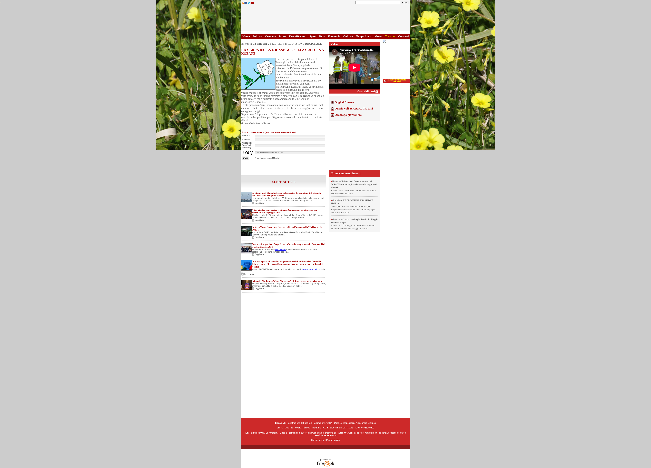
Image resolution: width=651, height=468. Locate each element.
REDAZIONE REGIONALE (305, 43)
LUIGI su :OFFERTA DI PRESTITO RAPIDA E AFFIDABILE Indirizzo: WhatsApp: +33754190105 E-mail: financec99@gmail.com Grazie (353, 183)
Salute (282, 36)
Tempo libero (364, 36)
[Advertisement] (354, 145)
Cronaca (270, 36)
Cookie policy (317, 440)
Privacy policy (333, 440)
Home (246, 36)
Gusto (378, 36)
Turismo (390, 36)
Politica (257, 36)
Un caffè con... (298, 36)
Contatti (403, 36)
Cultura (348, 36)
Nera (322, 36)
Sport (312, 36)
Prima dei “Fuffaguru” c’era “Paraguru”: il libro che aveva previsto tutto (287, 281)
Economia (334, 36)
